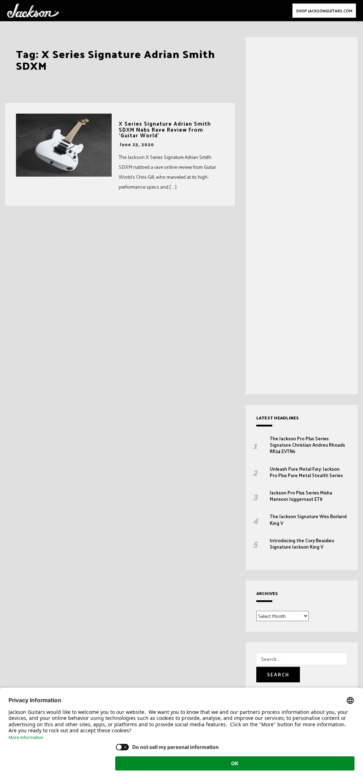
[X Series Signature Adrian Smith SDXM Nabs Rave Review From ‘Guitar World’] (64, 145)
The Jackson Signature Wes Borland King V (308, 519)
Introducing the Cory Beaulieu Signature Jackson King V (302, 543)
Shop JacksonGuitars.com (324, 11)
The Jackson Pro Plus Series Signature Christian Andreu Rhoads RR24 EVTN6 (307, 445)
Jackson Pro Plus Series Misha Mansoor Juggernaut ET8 (301, 495)
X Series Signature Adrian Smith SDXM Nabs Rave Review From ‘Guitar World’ (165, 129)
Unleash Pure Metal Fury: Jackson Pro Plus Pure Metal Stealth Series (307, 472)
